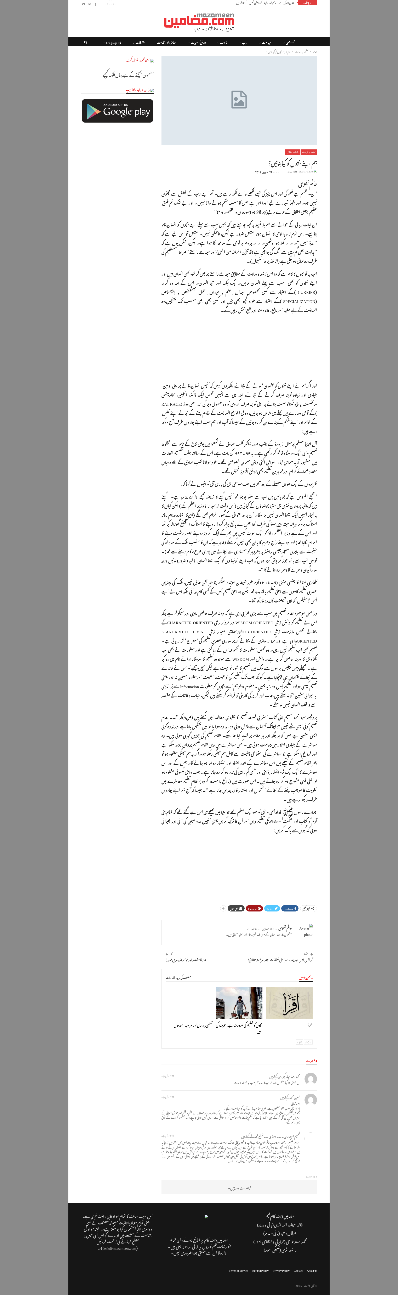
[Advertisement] (239, 347)
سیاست (266, 42)
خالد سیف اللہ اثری (288, 1224)
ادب (244, 42)
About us (312, 1269)
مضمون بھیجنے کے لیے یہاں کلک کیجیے (128, 74)
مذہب (223, 42)
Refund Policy (260, 1269)
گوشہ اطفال (292, 152)
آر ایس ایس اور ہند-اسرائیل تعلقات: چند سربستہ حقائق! (280, 959)
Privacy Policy (281, 1269)
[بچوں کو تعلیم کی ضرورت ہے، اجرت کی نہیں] (239, 1003)
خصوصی (290, 42)
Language (111, 42)
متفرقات (141, 42)
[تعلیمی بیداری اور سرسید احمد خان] (189, 1003)
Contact (298, 1269)
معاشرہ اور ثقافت (166, 42)
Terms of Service (238, 1269)
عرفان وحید (288, 1232)
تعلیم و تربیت (308, 152)
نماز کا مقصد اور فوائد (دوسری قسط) (186, 959)
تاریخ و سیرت (198, 42)
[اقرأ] (289, 1003)
